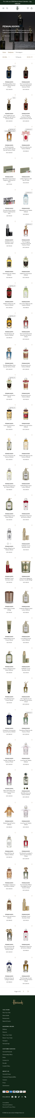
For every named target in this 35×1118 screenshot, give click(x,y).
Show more (7, 36)
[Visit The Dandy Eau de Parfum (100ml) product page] (9, 313)
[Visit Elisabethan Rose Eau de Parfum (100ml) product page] (25, 926)
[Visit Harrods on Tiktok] (19, 1097)
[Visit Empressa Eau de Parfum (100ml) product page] (25, 345)
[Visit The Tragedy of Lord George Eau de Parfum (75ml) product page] (25, 678)
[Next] (23, 991)
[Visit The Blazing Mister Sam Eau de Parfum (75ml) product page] (9, 345)
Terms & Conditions (7, 1105)
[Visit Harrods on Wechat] (25, 1097)
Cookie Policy (6, 1066)
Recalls (5, 1063)
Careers (5, 1080)
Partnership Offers (7, 1054)
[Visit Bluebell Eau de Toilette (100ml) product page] (25, 190)
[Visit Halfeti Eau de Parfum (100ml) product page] (25, 253)
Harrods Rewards (7, 1051)
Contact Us (6, 1060)
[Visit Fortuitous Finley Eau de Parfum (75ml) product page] (25, 710)
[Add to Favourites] (15, 63)
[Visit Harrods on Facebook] (12, 1097)
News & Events (7, 1021)
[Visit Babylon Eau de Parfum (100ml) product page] (25, 405)
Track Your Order (7, 1035)
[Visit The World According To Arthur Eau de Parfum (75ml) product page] (25, 833)
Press (4, 1082)
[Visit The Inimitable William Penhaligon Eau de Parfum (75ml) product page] (25, 864)
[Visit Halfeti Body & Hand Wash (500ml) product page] (9, 495)
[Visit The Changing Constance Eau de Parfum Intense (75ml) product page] (25, 95)
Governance (6, 1085)
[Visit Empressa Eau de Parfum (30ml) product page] (25, 375)
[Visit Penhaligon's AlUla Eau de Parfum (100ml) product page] (9, 864)
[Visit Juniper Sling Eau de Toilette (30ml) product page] (9, 525)
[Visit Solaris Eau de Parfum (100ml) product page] (9, 802)
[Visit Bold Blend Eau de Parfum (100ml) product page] (25, 770)
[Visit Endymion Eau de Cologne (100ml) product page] (9, 957)
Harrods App (6, 1043)
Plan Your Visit (6, 1012)
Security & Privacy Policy (9, 1107)
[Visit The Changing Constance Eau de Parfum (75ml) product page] (25, 221)
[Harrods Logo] (17, 1002)
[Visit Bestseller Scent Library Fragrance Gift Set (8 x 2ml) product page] (9, 158)
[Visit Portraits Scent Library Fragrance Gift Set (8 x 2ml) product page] (9, 190)
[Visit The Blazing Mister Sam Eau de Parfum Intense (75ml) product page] (9, 63)
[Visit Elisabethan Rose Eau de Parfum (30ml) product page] (25, 495)
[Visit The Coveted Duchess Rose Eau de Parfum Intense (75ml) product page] (25, 63)
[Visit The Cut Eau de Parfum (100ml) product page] (9, 896)
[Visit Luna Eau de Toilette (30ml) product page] (25, 802)
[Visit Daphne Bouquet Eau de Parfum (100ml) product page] (25, 435)
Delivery (5, 1029)
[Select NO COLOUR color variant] (8, 544)
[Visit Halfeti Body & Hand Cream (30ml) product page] (9, 618)
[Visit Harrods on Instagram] (15, 1097)
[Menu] (3, 8)
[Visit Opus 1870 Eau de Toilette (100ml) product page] (9, 833)
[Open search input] (7, 8)
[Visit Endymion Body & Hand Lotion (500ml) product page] (25, 588)
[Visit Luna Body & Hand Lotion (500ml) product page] (25, 618)
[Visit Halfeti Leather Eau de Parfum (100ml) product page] (9, 283)
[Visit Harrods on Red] (22, 1097)
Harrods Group (7, 1074)
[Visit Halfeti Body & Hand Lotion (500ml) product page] (25, 465)
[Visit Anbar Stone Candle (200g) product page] (9, 588)
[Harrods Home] (17, 8)
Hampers (5, 1040)
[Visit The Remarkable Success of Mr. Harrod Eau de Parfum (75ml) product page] (9, 127)
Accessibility (6, 1102)
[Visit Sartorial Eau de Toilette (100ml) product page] (9, 253)
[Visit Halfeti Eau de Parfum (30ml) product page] (9, 375)
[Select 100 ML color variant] (10, 544)
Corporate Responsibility (9, 1077)
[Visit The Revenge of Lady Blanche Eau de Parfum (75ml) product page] (25, 957)
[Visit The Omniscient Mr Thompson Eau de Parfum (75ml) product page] (9, 926)
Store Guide (6, 1015)
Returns (5, 1032)
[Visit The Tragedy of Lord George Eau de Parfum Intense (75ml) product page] (9, 95)
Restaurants (6, 1018)
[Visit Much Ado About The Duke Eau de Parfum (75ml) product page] (9, 770)
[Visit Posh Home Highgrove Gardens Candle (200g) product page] (25, 558)
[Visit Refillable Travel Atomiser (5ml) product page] (9, 221)
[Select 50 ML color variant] (27, 788)
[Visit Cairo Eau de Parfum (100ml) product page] (9, 405)
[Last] (28, 991)
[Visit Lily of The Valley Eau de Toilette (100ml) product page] (25, 283)
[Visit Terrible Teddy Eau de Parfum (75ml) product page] (9, 740)
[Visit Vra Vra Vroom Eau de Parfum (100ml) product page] (9, 435)
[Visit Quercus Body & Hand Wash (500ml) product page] (9, 648)
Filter (28, 57)
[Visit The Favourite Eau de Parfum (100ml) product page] (25, 127)
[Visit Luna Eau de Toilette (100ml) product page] (25, 740)
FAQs (4, 1057)
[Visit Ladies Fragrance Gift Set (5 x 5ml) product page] (25, 158)
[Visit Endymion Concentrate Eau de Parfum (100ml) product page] (9, 710)
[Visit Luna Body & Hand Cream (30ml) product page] (9, 678)
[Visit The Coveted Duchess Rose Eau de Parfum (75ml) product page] (25, 313)
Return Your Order (7, 1038)
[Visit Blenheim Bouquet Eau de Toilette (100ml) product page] (9, 465)
